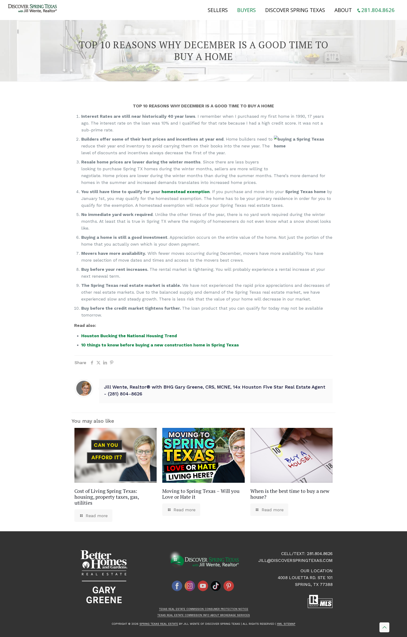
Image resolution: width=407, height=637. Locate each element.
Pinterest (229, 585)
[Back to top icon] (384, 627)
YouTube (203, 585)
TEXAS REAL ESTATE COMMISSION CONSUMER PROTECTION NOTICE (203, 609)
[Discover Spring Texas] (33, 9)
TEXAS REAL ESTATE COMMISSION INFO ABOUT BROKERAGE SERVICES (203, 615)
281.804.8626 (320, 553)
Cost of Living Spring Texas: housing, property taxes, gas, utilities (106, 497)
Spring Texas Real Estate (158, 623)
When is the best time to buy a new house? (289, 494)
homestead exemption (186, 191)
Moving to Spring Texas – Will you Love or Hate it (201, 494)
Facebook (177, 585)
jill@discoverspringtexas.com (295, 560)
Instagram (190, 585)
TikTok (216, 585)
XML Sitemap (286, 623)
